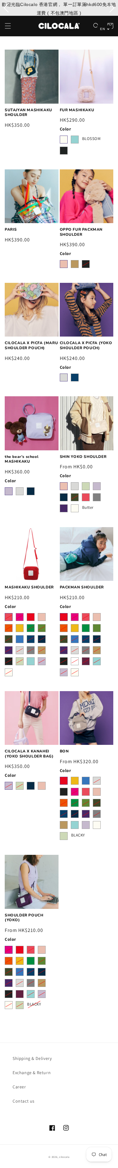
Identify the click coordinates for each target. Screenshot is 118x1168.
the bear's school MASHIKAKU (21, 459)
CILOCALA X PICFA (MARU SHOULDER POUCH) (31, 345)
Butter (88, 507)
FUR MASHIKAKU (77, 110)
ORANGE (9, 628)
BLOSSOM (91, 138)
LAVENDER (9, 491)
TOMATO (31, 617)
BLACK (64, 151)
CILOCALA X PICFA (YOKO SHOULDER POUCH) (86, 345)
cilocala (64, 1157)
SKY (20, 639)
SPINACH (75, 497)
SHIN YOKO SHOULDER (83, 456)
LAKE (75, 377)
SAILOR (31, 491)
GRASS (42, 628)
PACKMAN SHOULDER (82, 587)
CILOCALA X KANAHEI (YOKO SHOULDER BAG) (29, 754)
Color (65, 129)
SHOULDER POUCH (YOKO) (24, 918)
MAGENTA (20, 617)
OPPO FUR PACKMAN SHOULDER (81, 232)
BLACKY (78, 835)
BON (64, 751)
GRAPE (64, 508)
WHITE (75, 661)
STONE (64, 377)
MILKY (64, 139)
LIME (31, 628)
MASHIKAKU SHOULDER (29, 587)
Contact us (24, 1101)
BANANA (20, 628)
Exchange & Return (32, 1072)
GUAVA (64, 264)
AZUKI (86, 661)
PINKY (86, 497)
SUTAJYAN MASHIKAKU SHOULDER (28, 113)
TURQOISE (75, 139)
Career (19, 1087)
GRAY (97, 497)
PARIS (11, 229)
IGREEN (86, 486)
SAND (75, 264)
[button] (8, 26)
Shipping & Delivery (32, 1058)
